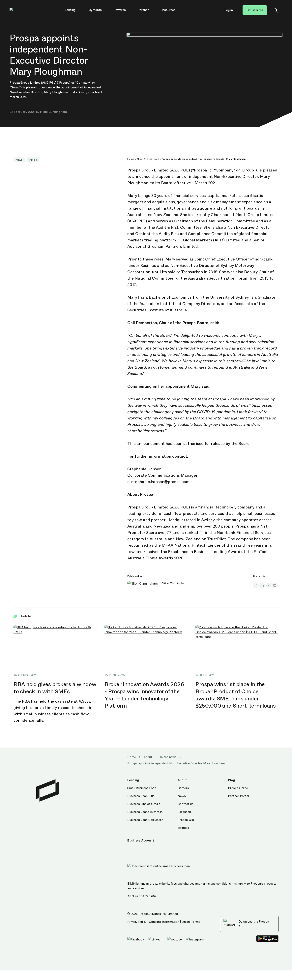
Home (130, 159)
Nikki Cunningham (53, 112)
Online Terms (191, 922)
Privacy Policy (137, 922)
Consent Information (164, 922)
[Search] (275, 10)
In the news (152, 159)
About (140, 159)
